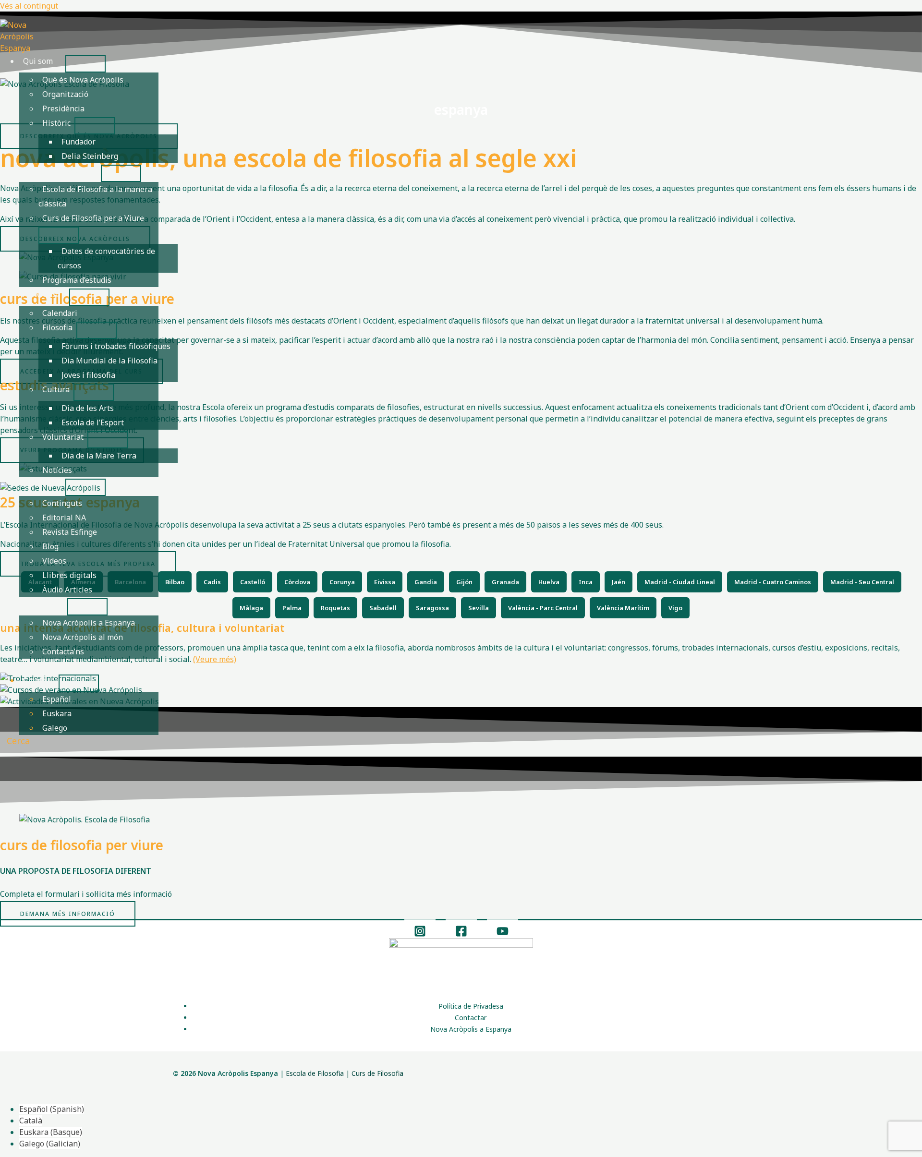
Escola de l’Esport (92, 422)
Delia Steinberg (89, 156)
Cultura (56, 389)
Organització (65, 94)
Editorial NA (64, 517)
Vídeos (54, 560)
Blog (50, 546)
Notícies (57, 470)
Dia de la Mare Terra (98, 455)
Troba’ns (39, 604)
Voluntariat (63, 437)
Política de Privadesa (470, 1006)
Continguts (62, 503)
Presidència (63, 108)
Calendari (59, 313)
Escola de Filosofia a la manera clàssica (95, 196)
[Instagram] (420, 934)
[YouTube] (502, 934)
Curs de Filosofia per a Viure (93, 218)
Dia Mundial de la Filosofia (109, 360)
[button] (15, 741)
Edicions (38, 484)
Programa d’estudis (76, 280)
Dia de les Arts (87, 408)
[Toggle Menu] (85, 63)
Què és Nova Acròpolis (82, 79)
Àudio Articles (67, 589)
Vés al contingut (29, 5)
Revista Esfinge (69, 532)
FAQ (30, 666)
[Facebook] (461, 934)
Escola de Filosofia (55, 170)
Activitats (40, 294)
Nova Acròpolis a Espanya (88, 622)
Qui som (38, 61)
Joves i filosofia (88, 375)
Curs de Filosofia (377, 1073)
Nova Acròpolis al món (82, 637)
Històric (56, 123)
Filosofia (57, 327)
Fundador (78, 141)
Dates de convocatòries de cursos (106, 258)
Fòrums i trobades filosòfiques (115, 346)
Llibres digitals (69, 575)
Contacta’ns (63, 651)
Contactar (470, 1017)
